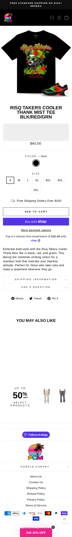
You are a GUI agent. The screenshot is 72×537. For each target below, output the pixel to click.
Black (36, 163)
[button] (36, 532)
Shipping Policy (36, 487)
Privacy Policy (36, 499)
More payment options (36, 230)
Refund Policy (36, 493)
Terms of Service (36, 505)
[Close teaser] (53, 527)
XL (37, 180)
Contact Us (36, 482)
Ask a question (36, 287)
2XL (36, 190)
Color (36, 156)
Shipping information (36, 279)
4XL (48, 180)
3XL (60, 180)
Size (36, 173)
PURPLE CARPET (35, 466)
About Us (36, 476)
